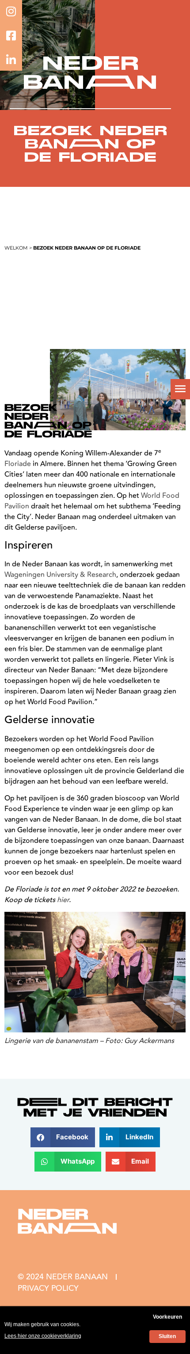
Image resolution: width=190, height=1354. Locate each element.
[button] (62, 1137)
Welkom (16, 248)
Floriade (17, 464)
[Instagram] (11, 11)
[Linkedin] (11, 60)
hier (63, 900)
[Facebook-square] (11, 35)
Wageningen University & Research (60, 574)
